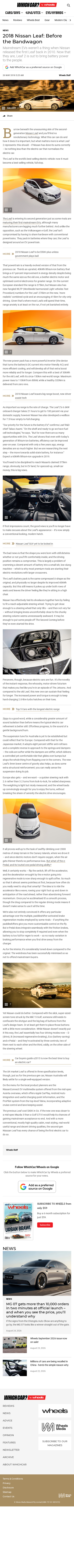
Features (9, 1442)
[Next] (70, 20)
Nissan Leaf (31, 133)
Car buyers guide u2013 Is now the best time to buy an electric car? (42, 1060)
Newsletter (11, 1449)
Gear (47, 20)
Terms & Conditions (13, 1478)
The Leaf (7, 218)
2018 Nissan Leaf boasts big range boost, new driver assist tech (43, 396)
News (5, 20)
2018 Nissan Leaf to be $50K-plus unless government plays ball (37, 254)
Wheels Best (33, 20)
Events (7, 1427)
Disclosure (8, 1487)
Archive (8, 1457)
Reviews (17, 20)
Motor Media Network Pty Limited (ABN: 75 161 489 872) (38, 1502)
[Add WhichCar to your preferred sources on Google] (37, 1186)
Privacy (6, 1483)
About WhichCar (15, 1464)
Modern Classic (63, 20)
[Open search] (69, 5)
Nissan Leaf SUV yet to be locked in (34, 543)
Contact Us (8, 1496)
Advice (7, 1420)
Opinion (8, 1435)
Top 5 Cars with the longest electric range (38, 709)
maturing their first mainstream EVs (22, 222)
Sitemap (7, 1492)
